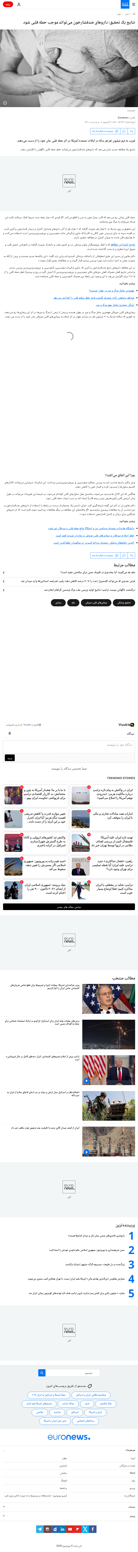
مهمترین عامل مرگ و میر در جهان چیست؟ (111, 290)
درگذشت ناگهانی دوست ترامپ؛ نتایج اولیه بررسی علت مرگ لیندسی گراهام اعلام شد (89, 590)
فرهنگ (64, 1481)
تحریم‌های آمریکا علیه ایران (39, 1404)
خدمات (131, 1507)
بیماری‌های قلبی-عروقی (96, 603)
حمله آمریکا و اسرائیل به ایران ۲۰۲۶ (49, 1395)
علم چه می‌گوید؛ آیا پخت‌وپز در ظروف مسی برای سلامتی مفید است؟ (98, 572)
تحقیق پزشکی (124, 603)
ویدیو (132, 1488)
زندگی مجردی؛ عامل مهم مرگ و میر (115, 305)
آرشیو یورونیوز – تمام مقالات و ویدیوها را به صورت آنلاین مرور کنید (35, 1496)
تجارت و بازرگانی (127, 1466)
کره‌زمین (63, 1466)
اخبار (127, 14)
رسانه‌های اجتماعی (85, 1421)
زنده (8, 4)
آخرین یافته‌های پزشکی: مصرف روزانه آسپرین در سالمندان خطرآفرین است (94, 543)
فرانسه (57, 1412)
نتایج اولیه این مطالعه (123, 244)
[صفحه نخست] (134, 14)
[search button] (41, 1372)
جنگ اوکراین (106, 1404)
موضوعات (130, 1450)
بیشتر (132, 1516)
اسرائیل (75, 1412)
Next (132, 1473)
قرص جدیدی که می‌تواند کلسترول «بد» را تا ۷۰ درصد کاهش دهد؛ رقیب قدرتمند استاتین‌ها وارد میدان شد (78, 581)
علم (73, 603)
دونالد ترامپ (68, 1404)
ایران (87, 1404)
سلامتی (39, 1412)
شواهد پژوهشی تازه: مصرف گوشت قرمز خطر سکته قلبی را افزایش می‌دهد (94, 298)
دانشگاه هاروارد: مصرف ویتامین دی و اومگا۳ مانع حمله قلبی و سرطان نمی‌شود (91, 528)
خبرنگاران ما (129, 1496)
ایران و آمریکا (95, 1412)
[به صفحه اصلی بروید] (125, 4)
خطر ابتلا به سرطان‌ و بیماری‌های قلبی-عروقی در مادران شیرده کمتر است (95, 535)
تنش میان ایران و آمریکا (55, 1421)
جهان (119, 14)
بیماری (58, 603)
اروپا (133, 1458)
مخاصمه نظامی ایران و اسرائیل (91, 1395)
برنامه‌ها (63, 1488)
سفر (133, 1481)
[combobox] (69, 1372)
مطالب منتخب (123, 978)
